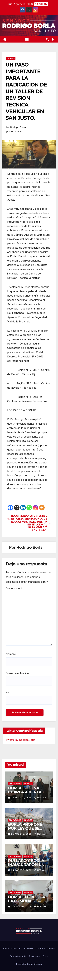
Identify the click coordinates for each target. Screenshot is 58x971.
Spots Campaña (18, 956)
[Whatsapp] (29, 507)
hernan (41, 797)
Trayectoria (34, 956)
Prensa (51, 948)
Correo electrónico (17, 673)
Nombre (11, 654)
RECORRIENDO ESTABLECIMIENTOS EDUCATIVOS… (20, 518)
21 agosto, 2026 (21, 906)
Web (8, 692)
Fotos (45, 956)
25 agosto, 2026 (21, 834)
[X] (16, 507)
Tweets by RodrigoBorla (20, 739)
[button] (47, 39)
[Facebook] (10, 507)
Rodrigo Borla (18, 127)
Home (6, 948)
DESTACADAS (15, 784)
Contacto (40, 948)
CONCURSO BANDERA (22, 948)
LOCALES (11, 58)
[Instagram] (35, 507)
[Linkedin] (23, 507)
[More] (42, 507)
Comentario (14, 588)
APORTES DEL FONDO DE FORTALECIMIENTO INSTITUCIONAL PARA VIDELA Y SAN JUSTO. (38, 523)
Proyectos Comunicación (29, 964)
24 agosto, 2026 (21, 870)
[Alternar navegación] (26, 39)
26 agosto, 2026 (21, 797)
